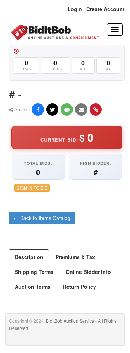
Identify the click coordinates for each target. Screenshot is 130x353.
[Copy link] (96, 109)
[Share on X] (52, 109)
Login (75, 9)
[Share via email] (81, 109)
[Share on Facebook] (38, 109)
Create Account (105, 9)
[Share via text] (67, 109)
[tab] (29, 256)
